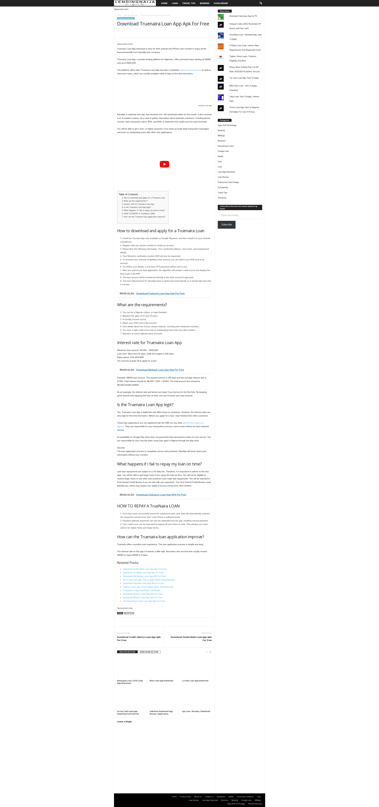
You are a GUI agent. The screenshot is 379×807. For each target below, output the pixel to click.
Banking (204, 3)
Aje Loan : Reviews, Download (196, 711)
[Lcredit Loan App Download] (197, 667)
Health (220, 156)
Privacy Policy (185, 796)
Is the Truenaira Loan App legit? (137, 207)
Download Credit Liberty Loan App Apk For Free (139, 638)
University (222, 198)
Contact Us (209, 796)
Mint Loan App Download (161, 680)
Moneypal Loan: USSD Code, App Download (130, 681)
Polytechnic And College (228, 182)
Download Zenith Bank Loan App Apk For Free (191, 638)
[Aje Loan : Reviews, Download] (197, 698)
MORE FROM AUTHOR (149, 652)
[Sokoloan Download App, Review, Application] (164, 698)
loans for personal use (190, 70)
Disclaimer (221, 796)
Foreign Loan (223, 151)
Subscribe (226, 224)
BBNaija (221, 136)
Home (164, 3)
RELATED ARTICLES (127, 652)
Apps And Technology (227, 125)
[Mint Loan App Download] (164, 667)
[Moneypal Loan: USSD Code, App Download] (132, 667)
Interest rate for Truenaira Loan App (139, 204)
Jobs (220, 161)
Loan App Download (131, 15)
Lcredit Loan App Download (195, 680)
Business (222, 141)
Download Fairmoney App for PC (243, 16)
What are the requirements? (135, 201)
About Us (197, 796)
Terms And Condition (245, 796)
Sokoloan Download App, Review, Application (161, 712)
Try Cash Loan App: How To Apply (244, 78)
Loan (175, 3)
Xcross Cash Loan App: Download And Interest (128, 712)
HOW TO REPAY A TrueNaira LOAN (139, 214)
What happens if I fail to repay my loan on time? (144, 210)
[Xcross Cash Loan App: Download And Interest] (132, 698)
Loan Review (223, 177)
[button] (260, 3)
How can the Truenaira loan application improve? (144, 217)
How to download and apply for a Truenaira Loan (144, 198)
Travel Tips (188, 3)
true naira (129, 613)
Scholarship (221, 3)
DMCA (231, 796)
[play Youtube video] (164, 164)
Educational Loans (226, 146)
